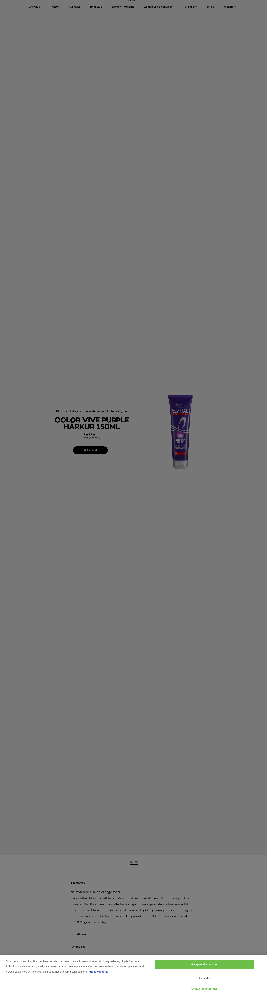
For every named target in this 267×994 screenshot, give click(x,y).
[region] (133, 974)
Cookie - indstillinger (204, 988)
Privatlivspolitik (98, 971)
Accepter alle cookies (204, 964)
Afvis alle (204, 978)
